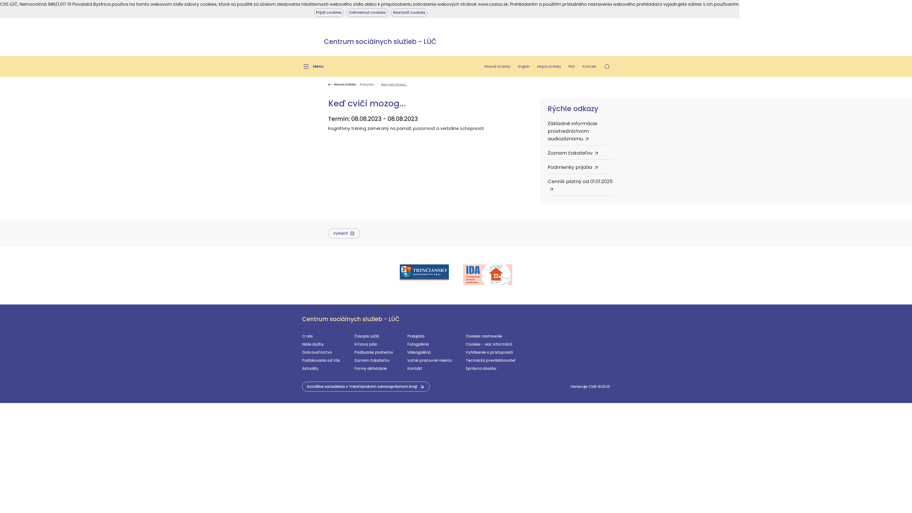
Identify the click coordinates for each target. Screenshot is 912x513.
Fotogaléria (418, 344)
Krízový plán (365, 344)
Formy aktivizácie (370, 368)
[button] (607, 66)
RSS (572, 66)
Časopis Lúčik (366, 336)
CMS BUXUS (599, 386)
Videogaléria (419, 352)
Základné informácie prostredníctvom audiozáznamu (572, 131)
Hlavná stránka (497, 66)
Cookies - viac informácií (489, 344)
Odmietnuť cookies (367, 12)
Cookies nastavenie (484, 336)
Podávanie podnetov (373, 352)
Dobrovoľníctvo (317, 352)
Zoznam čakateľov (570, 153)
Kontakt (590, 66)
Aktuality (310, 368)
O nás (307, 336)
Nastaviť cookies (409, 12)
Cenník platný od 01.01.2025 (580, 181)
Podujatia (367, 84)
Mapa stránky (549, 66)
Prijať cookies (329, 12)
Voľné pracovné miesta (429, 360)
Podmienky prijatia (570, 167)
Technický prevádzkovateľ (491, 360)
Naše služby (313, 344)
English (524, 66)
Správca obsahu (481, 368)
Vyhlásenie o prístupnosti (489, 352)
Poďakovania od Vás (321, 360)
